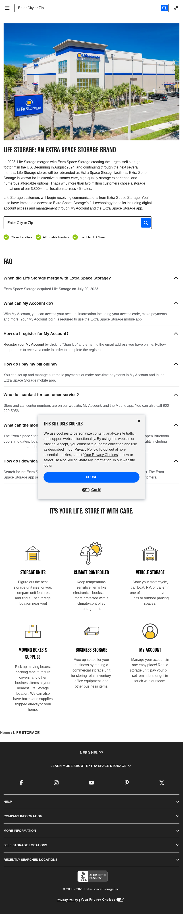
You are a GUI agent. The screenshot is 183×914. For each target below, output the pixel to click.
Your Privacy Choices (98, 899)
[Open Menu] (7, 8)
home (5, 733)
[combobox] (93, 8)
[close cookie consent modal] (139, 421)
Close (91, 477)
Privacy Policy (67, 900)
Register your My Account (24, 344)
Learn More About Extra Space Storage (88, 766)
